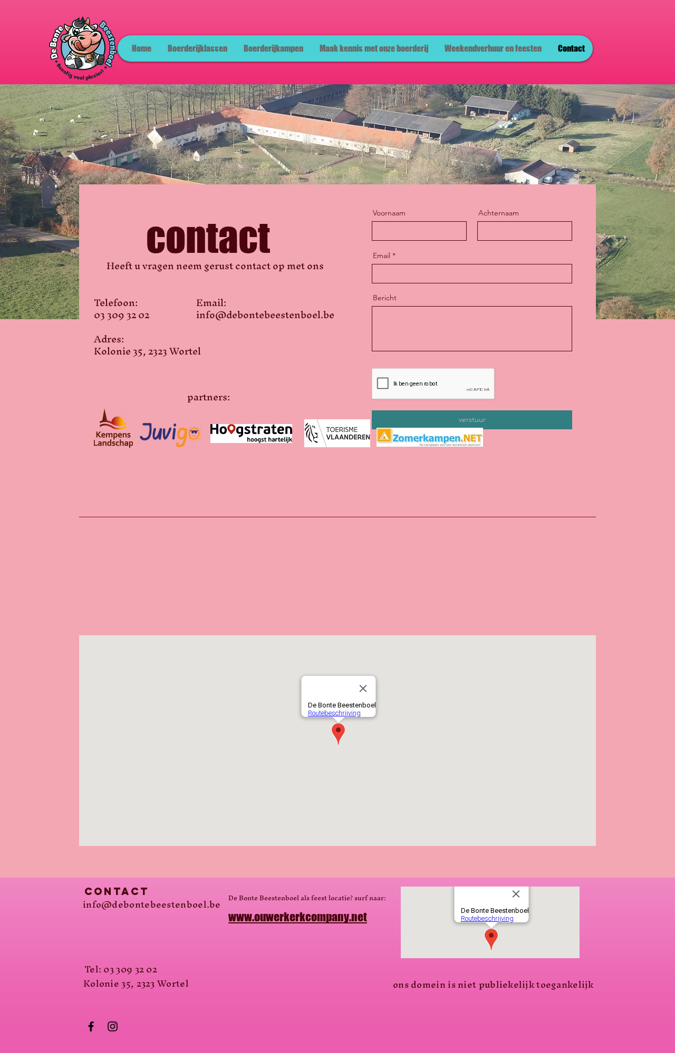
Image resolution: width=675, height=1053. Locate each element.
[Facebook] (91, 1026)
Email (381, 255)
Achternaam (498, 212)
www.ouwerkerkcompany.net (297, 917)
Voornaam (389, 212)
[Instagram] (112, 1026)
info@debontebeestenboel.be (152, 904)
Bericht (385, 297)
